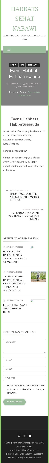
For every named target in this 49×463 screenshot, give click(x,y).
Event (13, 65)
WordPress (35, 457)
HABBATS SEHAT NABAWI (24, 19)
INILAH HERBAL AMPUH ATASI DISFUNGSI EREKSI (15, 309)
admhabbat (13, 84)
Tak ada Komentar (26, 86)
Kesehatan (33, 65)
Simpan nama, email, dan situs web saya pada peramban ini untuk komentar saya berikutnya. (25, 389)
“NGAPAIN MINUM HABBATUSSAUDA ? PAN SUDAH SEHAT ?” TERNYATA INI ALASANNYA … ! (14, 283)
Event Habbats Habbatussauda (24, 121)
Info (22, 65)
